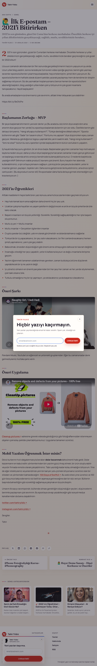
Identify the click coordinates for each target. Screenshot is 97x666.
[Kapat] (79, 319)
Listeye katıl (72, 340)
